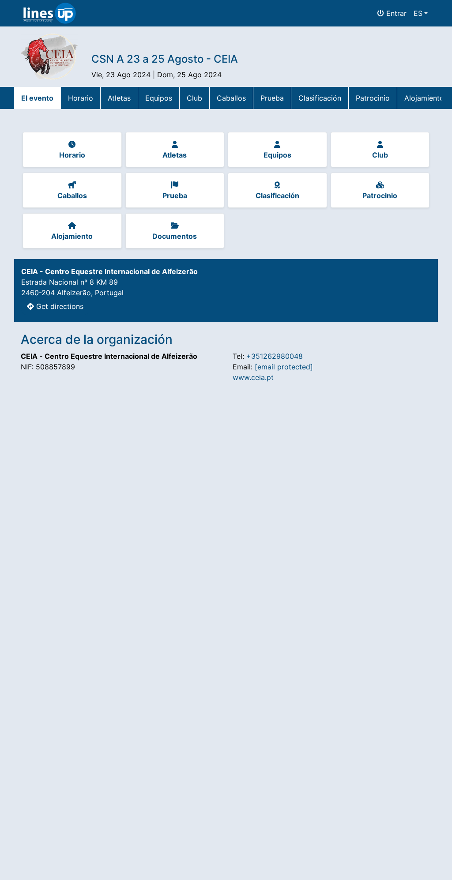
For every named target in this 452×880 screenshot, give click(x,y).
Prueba (272, 98)
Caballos (231, 98)
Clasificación (319, 98)
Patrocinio (373, 98)
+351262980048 (274, 356)
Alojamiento (424, 98)
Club (194, 98)
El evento (37, 98)
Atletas (119, 98)
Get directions (58, 306)
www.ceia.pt (253, 377)
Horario (80, 98)
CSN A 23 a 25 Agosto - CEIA (164, 59)
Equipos (158, 98)
